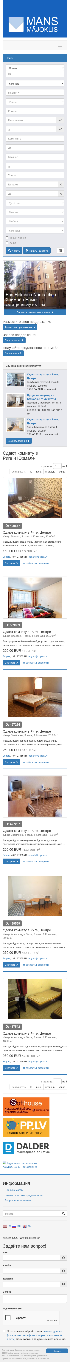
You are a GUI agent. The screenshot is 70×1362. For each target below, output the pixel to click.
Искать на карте (38, 250)
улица (62, 471)
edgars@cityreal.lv (38, 556)
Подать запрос (13, 340)
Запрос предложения (18, 1200)
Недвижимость (14, 1190)
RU (19, 1226)
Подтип (13, 92)
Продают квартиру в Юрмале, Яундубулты (41, 396)
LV (9, 1226)
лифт (13, 242)
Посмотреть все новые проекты (34, 312)
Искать (15, 250)
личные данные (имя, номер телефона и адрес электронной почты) (35, 1335)
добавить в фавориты (37, 563)
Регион (12, 111)
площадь (50, 471)
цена (38, 471)
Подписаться (12, 353)
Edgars (6, 556)
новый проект (18, 237)
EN (29, 1226)
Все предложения (17, 440)
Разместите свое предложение (24, 1195)
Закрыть (57, 1350)
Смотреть (10, 563)
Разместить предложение (19, 327)
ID (31, 471)
